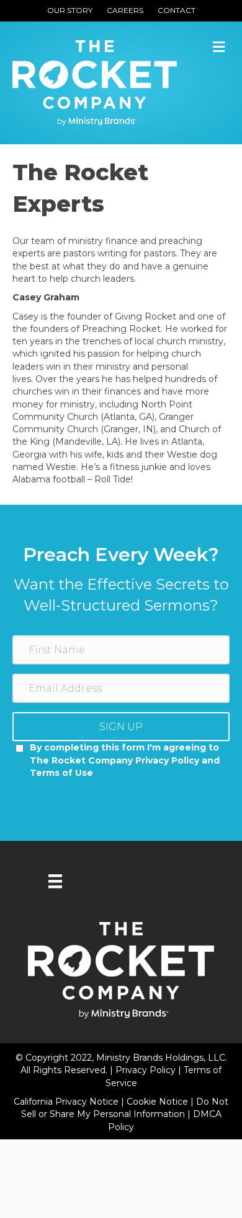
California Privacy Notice (67, 1101)
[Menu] (55, 881)
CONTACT (176, 10)
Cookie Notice (158, 1101)
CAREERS (125, 10)
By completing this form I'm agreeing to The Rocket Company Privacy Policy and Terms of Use (125, 760)
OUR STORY (69, 10)
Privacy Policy (146, 1070)
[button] (121, 726)
